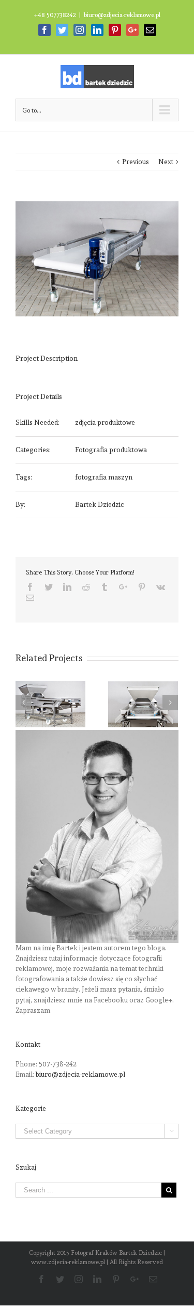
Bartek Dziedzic (99, 504)
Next (165, 162)
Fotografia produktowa (111, 450)
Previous (135, 162)
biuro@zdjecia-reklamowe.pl (122, 15)
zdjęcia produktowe (105, 422)
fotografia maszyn (103, 477)
